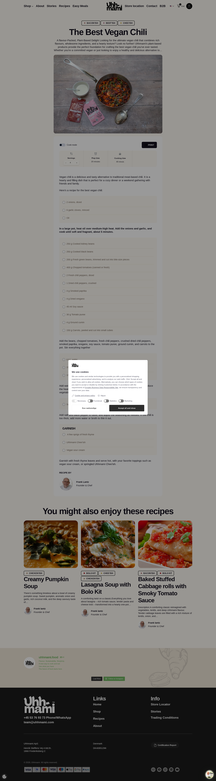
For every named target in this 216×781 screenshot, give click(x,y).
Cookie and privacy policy (85, 395)
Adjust (103, 396)
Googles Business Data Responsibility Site (101, 388)
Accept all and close (127, 408)
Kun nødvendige (89, 408)
